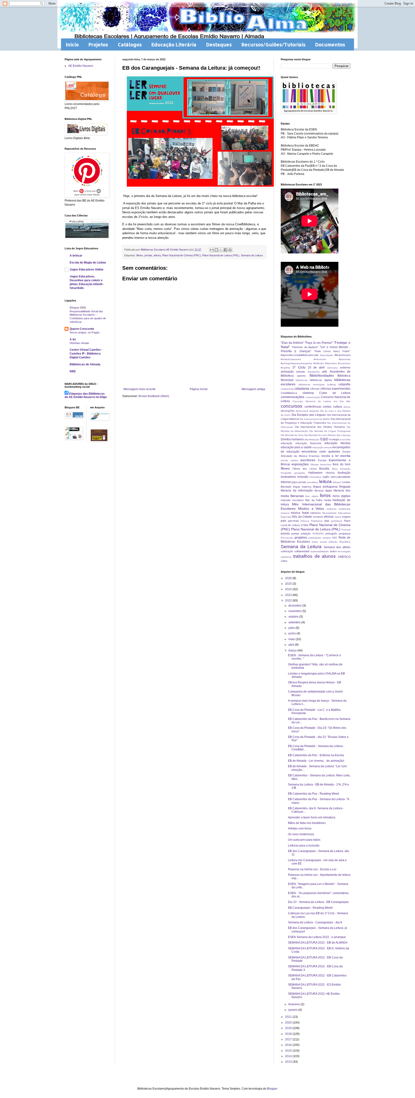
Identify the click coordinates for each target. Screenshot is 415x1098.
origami (346, 516)
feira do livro (341, 464)
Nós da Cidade (302, 516)
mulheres (331, 509)
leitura (157, 255)
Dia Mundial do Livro (315, 435)
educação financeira (308, 443)
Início (72, 44)
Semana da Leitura (252, 255)
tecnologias (344, 551)
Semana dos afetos (337, 547)
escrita (345, 456)
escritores (307, 460)
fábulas (315, 464)
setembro (294, 622)
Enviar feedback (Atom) (154, 396)
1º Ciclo (298, 367)
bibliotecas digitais (321, 380)
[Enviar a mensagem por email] (211, 249)
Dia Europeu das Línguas (309, 415)
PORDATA (318, 533)
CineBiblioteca (289, 393)
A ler (73, 339)
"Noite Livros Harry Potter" (332, 351)
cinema (308, 393)
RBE (73, 371)
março (292, 650)
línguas (344, 486)
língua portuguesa (325, 486)
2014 (289, 1056)
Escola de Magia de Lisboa (88, 262)
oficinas (329, 516)
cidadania (301, 388)
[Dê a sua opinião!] (216, 249)
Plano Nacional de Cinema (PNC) (181, 255)
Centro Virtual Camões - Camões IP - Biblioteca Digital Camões (86, 353)
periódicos (336, 521)
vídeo (284, 560)
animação (287, 371)
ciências (315, 388)
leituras (337, 482)
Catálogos (130, 44)
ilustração (344, 472)
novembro (295, 611)
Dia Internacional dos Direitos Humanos (320, 426)
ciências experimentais (335, 388)
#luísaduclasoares (291, 359)
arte (324, 371)
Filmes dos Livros (305, 468)
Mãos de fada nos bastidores (307, 823)
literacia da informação (297, 490)
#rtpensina (331, 363)
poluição (306, 533)
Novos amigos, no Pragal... (85, 332)
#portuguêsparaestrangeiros (296, 363)
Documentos (330, 44)
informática (316, 477)
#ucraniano (344, 363)
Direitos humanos (292, 439)
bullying (331, 384)
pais (283, 520)
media (327, 500)
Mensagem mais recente (139, 389)
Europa (322, 460)
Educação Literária (173, 44)
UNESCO (344, 556)
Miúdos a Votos (311, 508)
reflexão (333, 541)
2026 (289, 578)
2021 (289, 1016)
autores (301, 375)
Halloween (315, 472)
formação (345, 468)
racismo (327, 537)
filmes (139, 255)
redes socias (319, 541)
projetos (301, 537)
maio (292, 639)
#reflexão (318, 363)
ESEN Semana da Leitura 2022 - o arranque (317, 937)
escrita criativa (289, 460)
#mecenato (320, 359)
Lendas (346, 482)
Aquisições (314, 371)
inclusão (302, 476)
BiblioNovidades (322, 375)
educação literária (337, 443)
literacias (297, 496)
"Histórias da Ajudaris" (305, 347)
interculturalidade (340, 476)
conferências (313, 406)
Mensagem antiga (253, 389)
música (295, 513)
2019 (289, 1028)
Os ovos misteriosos (301, 834)
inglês (326, 476)
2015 (289, 1050)
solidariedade (302, 551)
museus (285, 513)
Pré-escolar (287, 537)
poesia (285, 533)
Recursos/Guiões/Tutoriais (273, 44)
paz (326, 520)
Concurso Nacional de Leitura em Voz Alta (321, 401)
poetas (295, 533)
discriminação (312, 439)
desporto (314, 411)
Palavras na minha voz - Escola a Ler (312, 869)
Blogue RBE (78, 307)
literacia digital (323, 490)
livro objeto (311, 496)
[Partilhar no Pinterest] (230, 249)
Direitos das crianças (339, 435)
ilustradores (288, 476)
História (330, 472)
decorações (288, 410)
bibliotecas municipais (312, 384)
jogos (295, 482)
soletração (287, 551)
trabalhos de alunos (314, 556)
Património (317, 521)
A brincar (76, 255)
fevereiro (294, 1004)
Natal (305, 513)
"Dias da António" (292, 342)
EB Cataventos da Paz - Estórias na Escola (316, 755)
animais (300, 371)
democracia (302, 411)
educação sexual (321, 447)
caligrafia (344, 384)
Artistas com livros (299, 828)
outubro (293, 616)
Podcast (345, 529)
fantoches (325, 464)
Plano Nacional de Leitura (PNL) (220, 255)
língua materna (302, 486)
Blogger (272, 1088)
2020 (289, 1022)
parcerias (293, 520)
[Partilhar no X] (221, 249)
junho (292, 633)
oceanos (318, 516)
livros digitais (341, 496)
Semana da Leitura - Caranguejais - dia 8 (315, 922)
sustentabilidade (320, 551)
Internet (286, 482)
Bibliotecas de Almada (85, 364)
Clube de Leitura (334, 393)
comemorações (292, 397)
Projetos (98, 44)
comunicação (312, 397)
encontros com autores (321, 451)
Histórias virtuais (79, 343)
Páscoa (305, 521)
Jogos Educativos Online (87, 269)
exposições (300, 464)
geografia (299, 473)
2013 (289, 1061)
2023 (289, 595)
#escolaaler (326, 355)
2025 (289, 583)
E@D (324, 439)
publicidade (314, 537)
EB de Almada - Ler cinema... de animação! (316, 760)
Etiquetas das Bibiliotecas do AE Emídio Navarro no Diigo (86, 395)
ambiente (345, 367)
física (335, 468)
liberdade (286, 486)
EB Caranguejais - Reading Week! (310, 907)
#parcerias (344, 359)
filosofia (324, 468)
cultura (337, 406)
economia (345, 439)
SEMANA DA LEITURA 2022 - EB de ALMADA (318, 942)
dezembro (295, 605)
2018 (289, 1034)
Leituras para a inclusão (303, 845)
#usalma (285, 367)
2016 (289, 1045)
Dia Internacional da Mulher (315, 419)
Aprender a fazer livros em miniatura (311, 817)
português (331, 533)
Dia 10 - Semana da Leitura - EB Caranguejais (318, 902)
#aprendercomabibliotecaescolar (300, 355)
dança (346, 406)
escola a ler (330, 456)
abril (291, 644)
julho (292, 628)
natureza (315, 512)
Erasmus (314, 455)
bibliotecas (301, 380)
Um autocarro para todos (304, 839)
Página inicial (199, 389)
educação (286, 443)
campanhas (287, 388)
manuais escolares (292, 500)
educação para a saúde (296, 447)
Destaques (219, 44)
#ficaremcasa (342, 355)
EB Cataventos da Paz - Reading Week (313, 793)
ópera (338, 516)
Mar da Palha (313, 500)
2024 (289, 589)
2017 (289, 1039)
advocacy (332, 367)
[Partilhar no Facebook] (225, 249)
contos (327, 406)
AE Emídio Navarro (80, 65)
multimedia (344, 509)
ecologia (334, 439)
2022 (289, 600)
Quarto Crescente (82, 329)
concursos (291, 406)
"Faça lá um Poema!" (319, 342)
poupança (344, 533)
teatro (333, 551)
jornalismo (312, 482)
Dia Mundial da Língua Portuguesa (329, 431)
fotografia (286, 473)
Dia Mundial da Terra (292, 435)
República (344, 541)
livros (325, 495)
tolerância (286, 557)
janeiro (293, 1010)
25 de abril (316, 367)
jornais (148, 255)
